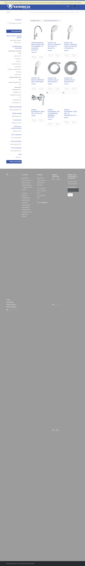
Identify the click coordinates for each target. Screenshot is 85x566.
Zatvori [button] (79, 2)
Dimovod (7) (17, 56)
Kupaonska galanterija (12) (15, 83)
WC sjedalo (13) (16, 102)
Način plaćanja (11, 307)
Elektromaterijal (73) (15, 110)
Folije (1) (18, 61)
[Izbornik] (68, 6)
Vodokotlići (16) (16, 100)
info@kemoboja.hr (47, 202)
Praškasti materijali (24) (14, 69)
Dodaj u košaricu (34, 57)
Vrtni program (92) (15, 150)
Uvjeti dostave (11, 304)
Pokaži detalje (41, 57)
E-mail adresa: (72, 187)
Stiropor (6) (18, 74)
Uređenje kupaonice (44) (15, 78)
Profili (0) (18, 72)
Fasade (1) (18, 58)
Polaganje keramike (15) (15, 96)
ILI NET (32, 563)
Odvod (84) (18, 66)
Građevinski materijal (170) (14, 52)
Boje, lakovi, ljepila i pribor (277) (15, 41)
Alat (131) (18, 157)
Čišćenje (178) (17, 131)
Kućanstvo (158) (16, 123)
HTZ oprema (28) (16, 137)
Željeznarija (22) (16, 116)
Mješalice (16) (17, 92)
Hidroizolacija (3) (16, 64)
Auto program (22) (15, 144)
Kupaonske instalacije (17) (16, 88)
